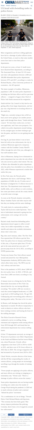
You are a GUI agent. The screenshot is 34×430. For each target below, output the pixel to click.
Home (3, 5)
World (8, 5)
